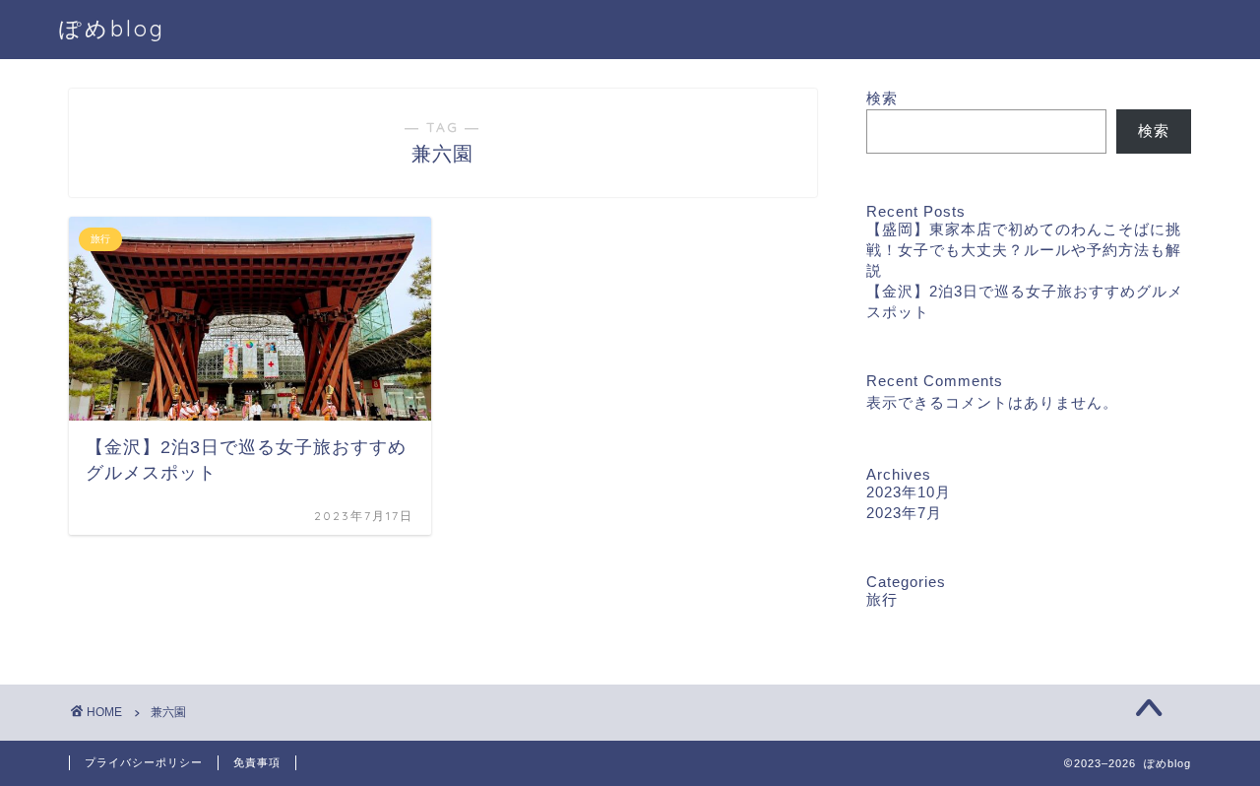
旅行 (882, 599)
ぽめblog (112, 28)
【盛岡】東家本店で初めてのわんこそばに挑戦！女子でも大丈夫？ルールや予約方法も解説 (1023, 250)
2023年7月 (904, 512)
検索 (882, 98)
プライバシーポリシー (144, 762)
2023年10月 (908, 492)
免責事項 (257, 762)
